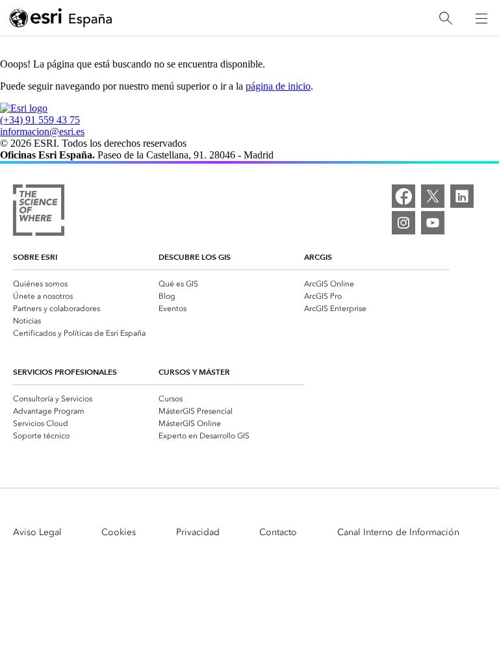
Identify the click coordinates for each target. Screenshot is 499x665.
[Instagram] (403, 222)
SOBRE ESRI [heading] (35, 257)
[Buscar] (446, 18)
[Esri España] (61, 19)
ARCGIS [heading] (318, 257)
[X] (432, 196)
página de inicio (278, 86)
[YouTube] (432, 222)
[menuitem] (86, 283)
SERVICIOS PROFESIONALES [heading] (65, 372)
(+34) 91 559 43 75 (40, 119)
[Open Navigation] (481, 18)
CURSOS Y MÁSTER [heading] (194, 372)
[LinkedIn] (462, 196)
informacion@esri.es (42, 131)
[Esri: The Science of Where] (38, 211)
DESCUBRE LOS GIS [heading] (195, 257)
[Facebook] (403, 196)
